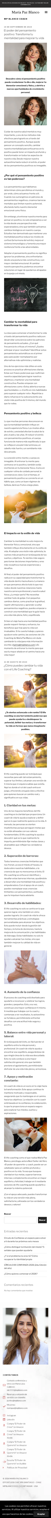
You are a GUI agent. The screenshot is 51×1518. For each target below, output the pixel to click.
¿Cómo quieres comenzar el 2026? (21, 1274)
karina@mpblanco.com (24, 645)
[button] (46, 12)
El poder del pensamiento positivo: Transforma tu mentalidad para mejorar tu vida (24, 34)
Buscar (7, 1214)
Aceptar (41, 1514)
